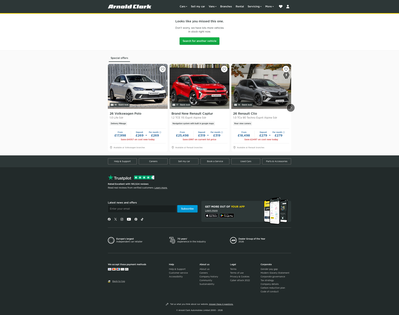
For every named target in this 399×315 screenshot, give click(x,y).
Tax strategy (267, 280)
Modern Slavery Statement (275, 273)
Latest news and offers (122, 202)
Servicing (254, 6)
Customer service (178, 273)
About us (204, 269)
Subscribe (187, 208)
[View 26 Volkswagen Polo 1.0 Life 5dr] (138, 86)
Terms (233, 269)
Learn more (211, 210)
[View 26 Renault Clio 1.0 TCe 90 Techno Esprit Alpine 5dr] (261, 86)
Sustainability (207, 284)
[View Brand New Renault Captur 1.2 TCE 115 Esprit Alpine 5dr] (199, 86)
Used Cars (245, 161)
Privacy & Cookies (239, 276)
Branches (226, 6)
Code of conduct (270, 291)
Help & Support (122, 161)
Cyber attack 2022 (240, 280)
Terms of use (237, 273)
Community (206, 280)
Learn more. (160, 187)
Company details (270, 284)
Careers (153, 161)
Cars (182, 6)
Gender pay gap (269, 269)
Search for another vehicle (199, 41)
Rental (240, 6)
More (268, 6)
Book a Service (215, 161)
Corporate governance (273, 276)
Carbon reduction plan (273, 288)
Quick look (121, 105)
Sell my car (198, 6)
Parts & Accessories (276, 161)
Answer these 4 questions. (221, 304)
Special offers (119, 58)
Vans (212, 6)
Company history (209, 276)
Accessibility (176, 276)
